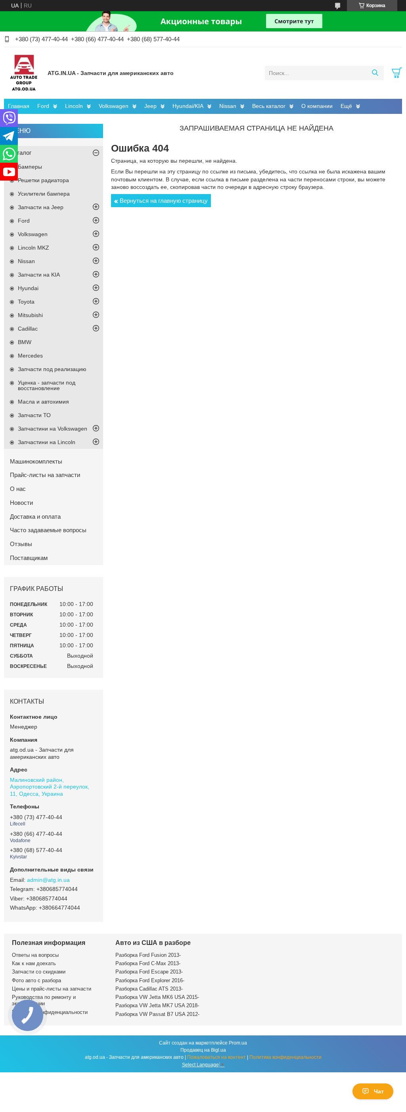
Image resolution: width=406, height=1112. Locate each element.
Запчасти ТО (34, 415)
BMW (24, 342)
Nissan (227, 106)
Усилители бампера (44, 193)
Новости (21, 502)
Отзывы (21, 544)
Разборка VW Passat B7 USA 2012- (157, 1014)
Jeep (150, 106)
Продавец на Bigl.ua (203, 1050)
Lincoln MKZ (33, 247)
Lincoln (74, 106)
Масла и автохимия (43, 401)
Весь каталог (268, 106)
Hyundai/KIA (187, 106)
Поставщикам (29, 557)
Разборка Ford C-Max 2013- (147, 963)
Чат (379, 1091)
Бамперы (30, 167)
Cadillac (28, 328)
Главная (18, 106)
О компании (317, 106)
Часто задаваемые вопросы (48, 530)
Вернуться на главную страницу (164, 200)
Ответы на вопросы (35, 955)
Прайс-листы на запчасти (45, 474)
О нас (18, 488)
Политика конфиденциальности (50, 1012)
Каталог (20, 152)
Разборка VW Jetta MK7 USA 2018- (157, 1005)
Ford (43, 106)
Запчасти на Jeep (40, 207)
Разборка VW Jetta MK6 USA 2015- (157, 997)
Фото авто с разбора (36, 980)
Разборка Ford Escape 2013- (149, 972)
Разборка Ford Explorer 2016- (149, 980)
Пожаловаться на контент (216, 1057)
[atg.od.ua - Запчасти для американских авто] (24, 72)
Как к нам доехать (34, 963)
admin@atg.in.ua (48, 880)
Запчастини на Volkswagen (52, 428)
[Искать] (375, 73)
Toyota (26, 301)
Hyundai (28, 288)
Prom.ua (238, 1043)
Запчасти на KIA (39, 274)
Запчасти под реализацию (52, 369)
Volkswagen (113, 106)
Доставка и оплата (35, 516)
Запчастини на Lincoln (46, 442)
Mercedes (30, 355)
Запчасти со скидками (38, 972)
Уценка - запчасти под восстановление (46, 385)
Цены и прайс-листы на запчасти (51, 989)
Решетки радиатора (43, 180)
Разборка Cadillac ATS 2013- (149, 989)
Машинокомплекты (36, 461)
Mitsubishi (30, 315)
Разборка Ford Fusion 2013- (148, 955)
